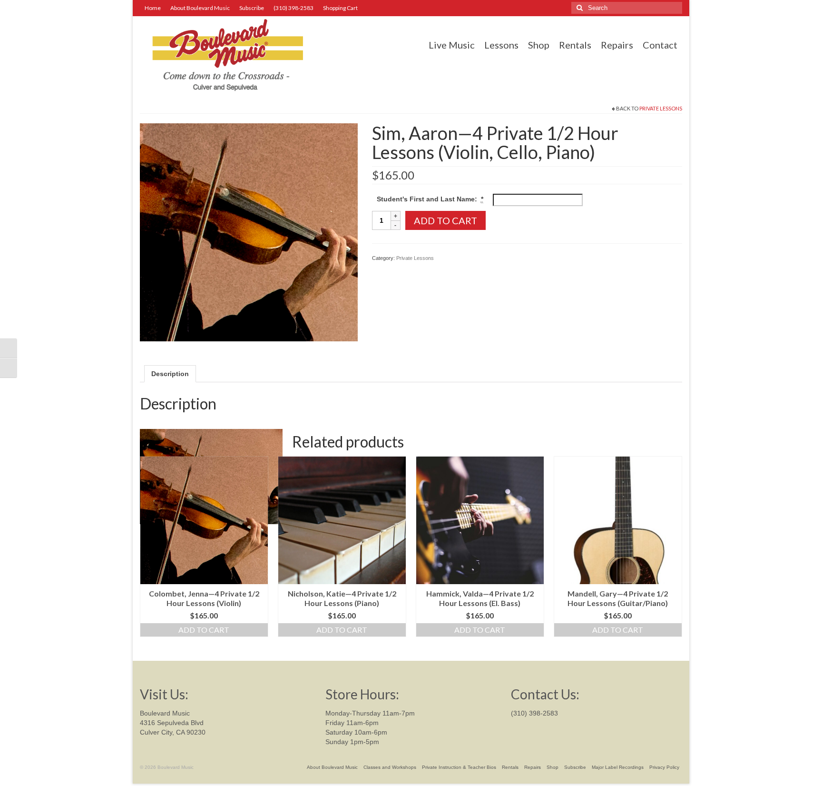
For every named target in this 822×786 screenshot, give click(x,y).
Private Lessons (660, 108)
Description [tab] (170, 374)
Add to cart (445, 220)
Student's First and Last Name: (430, 199)
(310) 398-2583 (534, 713)
